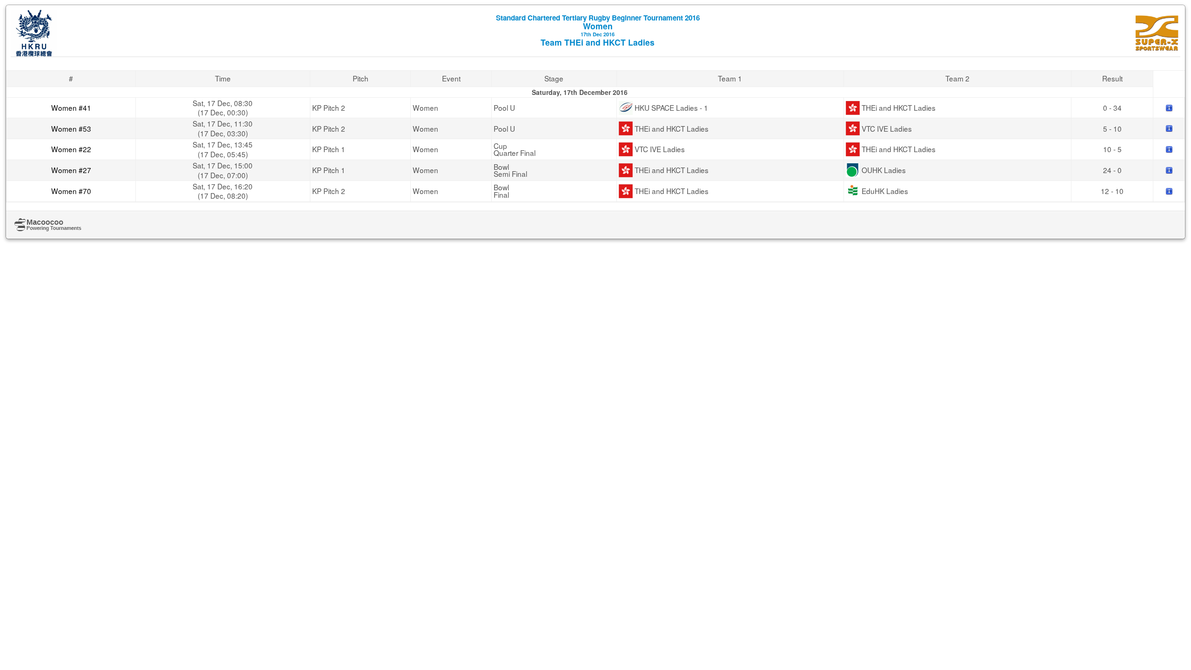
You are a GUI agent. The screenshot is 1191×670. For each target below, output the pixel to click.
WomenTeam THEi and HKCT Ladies (598, 30)
